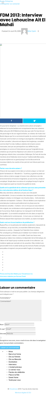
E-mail (3, 329)
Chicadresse (13, 389)
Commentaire (5, 298)
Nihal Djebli (32, 31)
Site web (3, 334)
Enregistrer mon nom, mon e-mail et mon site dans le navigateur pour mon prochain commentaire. (23, 342)
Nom (2, 324)
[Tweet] (34, 120)
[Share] (11, 120)
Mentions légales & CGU (23, 392)
